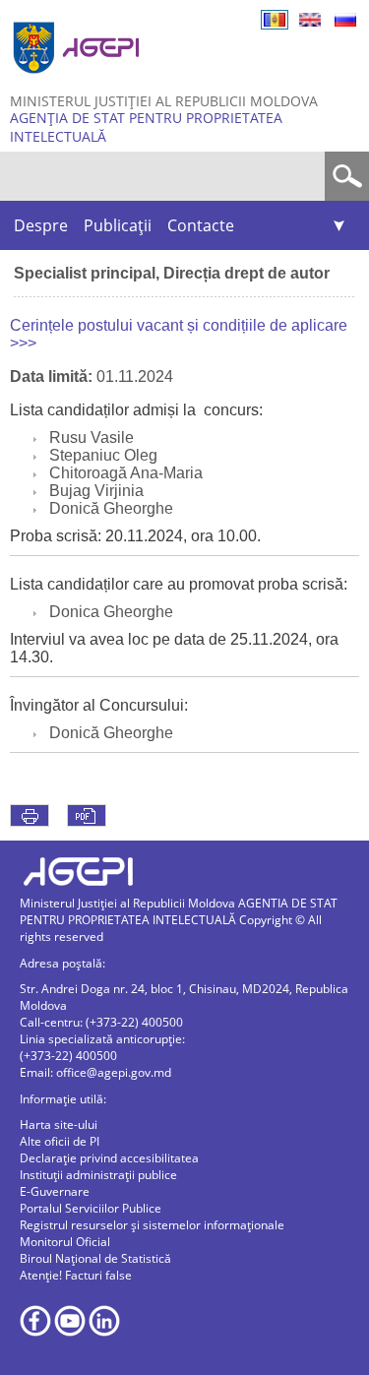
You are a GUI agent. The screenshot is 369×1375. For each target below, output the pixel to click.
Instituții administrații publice (98, 1174)
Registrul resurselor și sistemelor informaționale (152, 1225)
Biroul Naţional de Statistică (95, 1258)
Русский (345, 20)
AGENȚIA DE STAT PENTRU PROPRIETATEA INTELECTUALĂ (146, 127)
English (310, 20)
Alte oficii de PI (59, 1141)
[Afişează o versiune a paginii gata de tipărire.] (29, 815)
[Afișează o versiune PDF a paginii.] (86, 815)
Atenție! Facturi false (76, 1275)
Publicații (118, 225)
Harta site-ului (58, 1124)
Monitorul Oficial (65, 1241)
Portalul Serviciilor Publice (90, 1208)
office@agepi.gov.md (113, 1072)
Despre (41, 225)
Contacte (200, 225)
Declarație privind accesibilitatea (109, 1158)
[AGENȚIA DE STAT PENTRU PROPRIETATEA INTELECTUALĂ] (79, 81)
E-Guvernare (55, 1191)
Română (274, 20)
